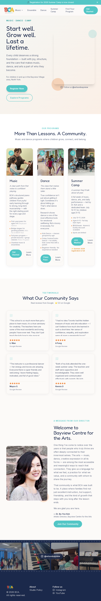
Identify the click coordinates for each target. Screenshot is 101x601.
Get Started (89, 10)
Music (18, 10)
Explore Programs (19, 97)
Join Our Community (67, 524)
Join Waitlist (77, 241)
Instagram (61, 590)
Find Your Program (70, 10)
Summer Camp (54, 10)
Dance (43, 10)
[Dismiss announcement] (97, 2)
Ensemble (31, 10)
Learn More (28, 253)
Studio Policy (35, 590)
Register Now (17, 88)
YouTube (60, 593)
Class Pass (45, 258)
